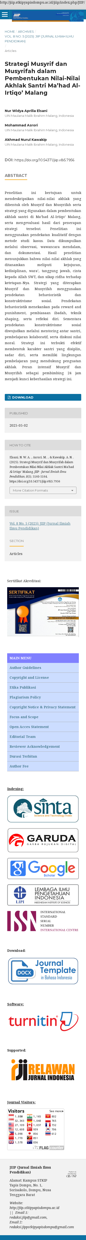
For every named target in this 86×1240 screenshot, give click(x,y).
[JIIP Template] (43, 983)
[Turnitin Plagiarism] (43, 1030)
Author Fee (19, 766)
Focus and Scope (24, 717)
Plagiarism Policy (25, 697)
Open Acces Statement (29, 726)
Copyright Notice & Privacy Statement (42, 707)
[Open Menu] (5, 14)
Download (22, 397)
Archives (26, 31)
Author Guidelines (25, 667)
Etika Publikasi (23, 687)
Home (10, 31)
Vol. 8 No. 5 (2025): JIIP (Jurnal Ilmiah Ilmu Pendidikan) (39, 38)
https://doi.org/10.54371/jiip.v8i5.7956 (44, 160)
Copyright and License (29, 677)
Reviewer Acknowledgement (35, 746)
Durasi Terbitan (23, 756)
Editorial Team (23, 736)
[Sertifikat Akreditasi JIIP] (43, 636)
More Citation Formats (30, 490)
